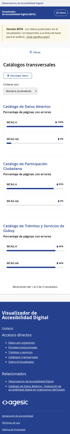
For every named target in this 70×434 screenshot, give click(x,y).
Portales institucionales (22, 347)
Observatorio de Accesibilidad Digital (31, 381)
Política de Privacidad (13, 429)
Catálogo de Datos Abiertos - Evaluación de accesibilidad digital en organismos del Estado (36, 388)
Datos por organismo (21, 343)
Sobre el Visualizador (21, 362)
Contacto (7, 328)
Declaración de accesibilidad (17, 415)
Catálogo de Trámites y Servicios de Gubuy (33, 228)
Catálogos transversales (23, 357)
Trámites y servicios (20, 352)
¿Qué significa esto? (38, 37)
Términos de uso (11, 422)
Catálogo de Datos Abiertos (26, 106)
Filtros (36, 52)
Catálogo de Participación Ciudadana (25, 166)
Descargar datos (19, 75)
